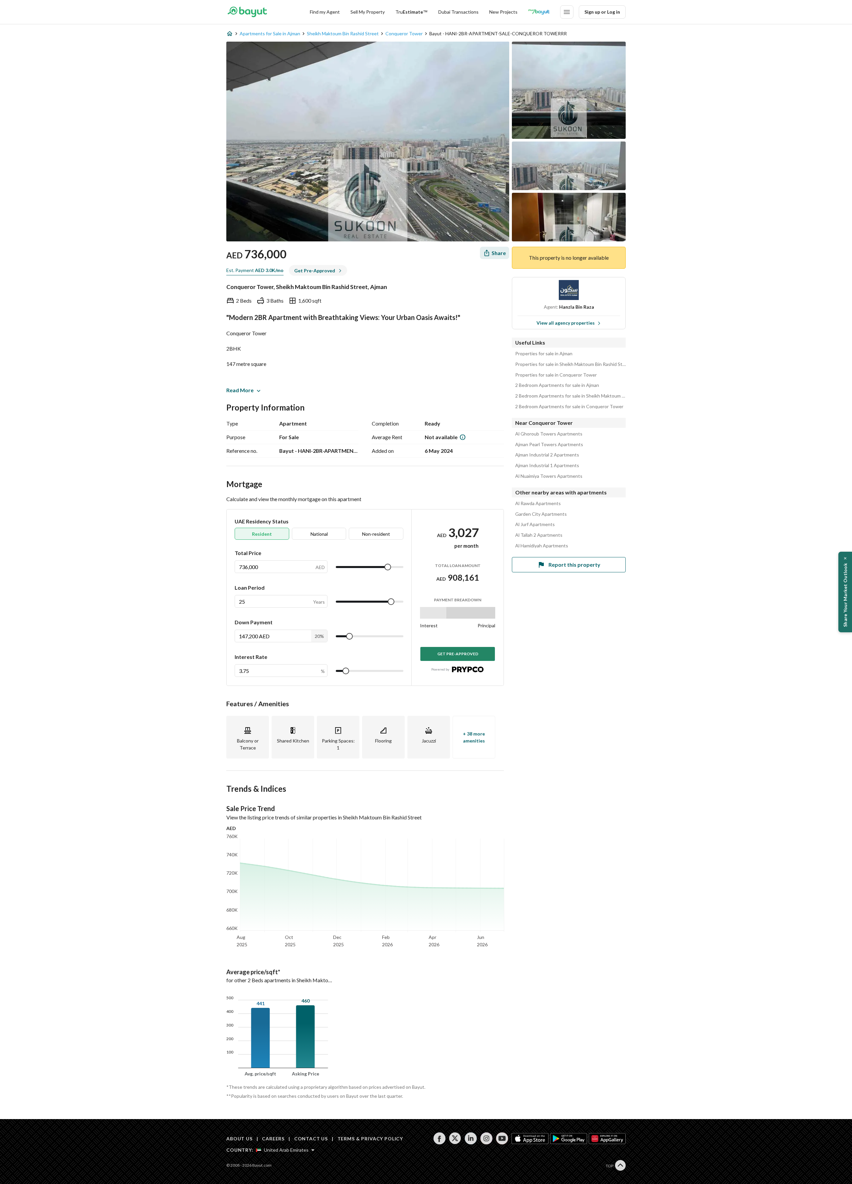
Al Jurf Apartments (535, 524)
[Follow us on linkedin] (471, 1138)
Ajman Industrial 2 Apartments (547, 454)
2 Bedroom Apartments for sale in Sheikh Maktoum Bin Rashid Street (570, 396)
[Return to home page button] (247, 12)
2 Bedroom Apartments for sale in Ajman (557, 385)
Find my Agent (325, 12)
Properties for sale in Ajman (543, 353)
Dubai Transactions (458, 12)
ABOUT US (239, 1138)
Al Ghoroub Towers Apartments (548, 434)
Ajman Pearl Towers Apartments (549, 444)
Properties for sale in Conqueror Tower (556, 375)
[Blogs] (539, 12)
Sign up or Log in (602, 12)
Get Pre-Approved (457, 653)
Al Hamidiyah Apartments (541, 545)
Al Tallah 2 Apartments (538, 535)
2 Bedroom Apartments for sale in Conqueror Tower (569, 406)
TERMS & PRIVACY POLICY (370, 1138)
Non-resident (376, 534)
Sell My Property (367, 12)
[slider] (387, 567)
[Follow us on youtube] (502, 1138)
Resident (262, 534)
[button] (845, 592)
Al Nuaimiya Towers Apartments (548, 476)
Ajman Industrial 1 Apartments (547, 465)
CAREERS (273, 1138)
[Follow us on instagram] (486, 1138)
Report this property (574, 564)
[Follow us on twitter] (455, 1138)
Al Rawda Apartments (538, 503)
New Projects (503, 12)
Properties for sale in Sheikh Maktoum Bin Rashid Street (570, 364)
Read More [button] (240, 390)
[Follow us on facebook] (439, 1138)
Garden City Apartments (541, 514)
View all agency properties (565, 323)
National (319, 534)
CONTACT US (311, 1138)
